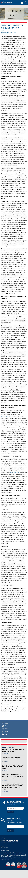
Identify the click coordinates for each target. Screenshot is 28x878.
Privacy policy (4, 847)
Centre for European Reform (6, 2)
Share (6, 723)
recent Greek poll (14, 473)
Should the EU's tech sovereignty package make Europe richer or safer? (13, 766)
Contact (3, 846)
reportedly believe (6, 416)
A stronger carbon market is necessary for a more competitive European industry (13, 776)
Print (6, 734)
